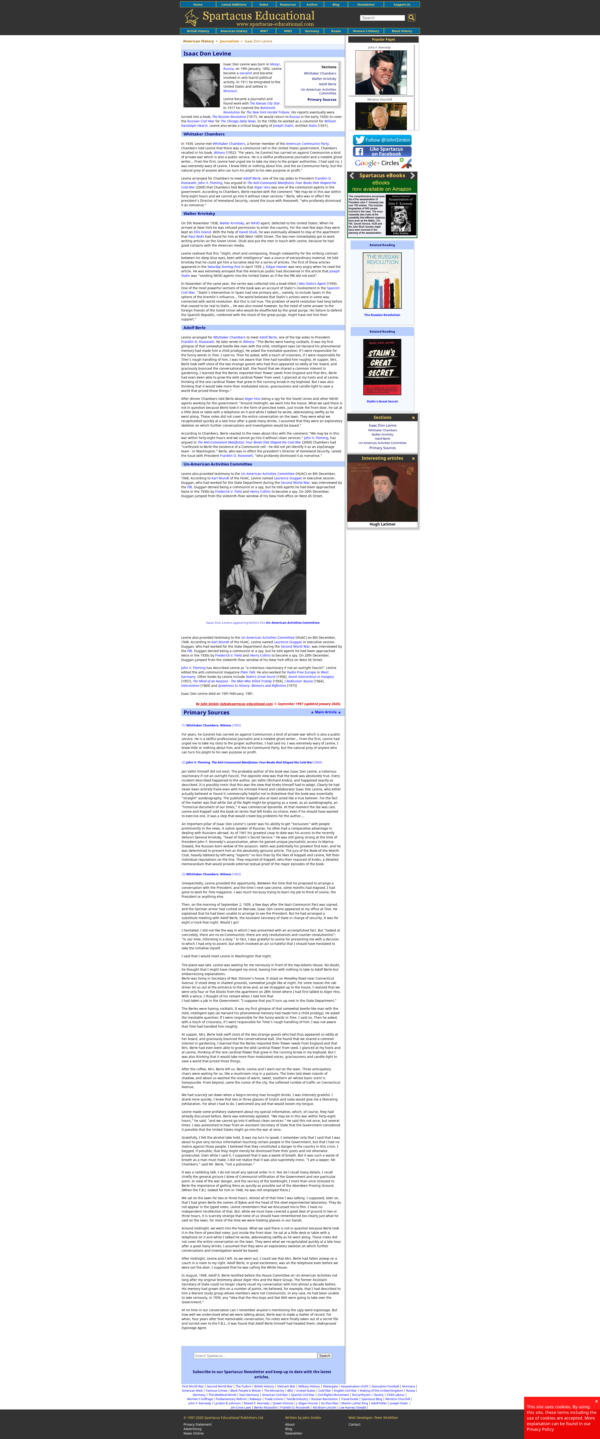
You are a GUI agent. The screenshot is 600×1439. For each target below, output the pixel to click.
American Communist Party (307, 143)
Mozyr (275, 64)
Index (263, 4)
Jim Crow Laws (241, 1407)
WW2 (288, 31)
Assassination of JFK (354, 1386)
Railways (256, 1399)
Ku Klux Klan (329, 1403)
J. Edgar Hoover (275, 266)
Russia (336, 31)
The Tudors (243, 1386)
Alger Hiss (262, 187)
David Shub (248, 232)
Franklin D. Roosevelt (197, 341)
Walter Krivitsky (324, 78)
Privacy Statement (198, 1424)
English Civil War (345, 1390)
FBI (189, 487)
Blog (336, 4)
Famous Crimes (216, 1390)
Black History (402, 31)
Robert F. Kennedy (257, 1403)
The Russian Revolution (382, 315)
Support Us (402, 4)
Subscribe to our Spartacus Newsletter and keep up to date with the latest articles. (262, 1374)
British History (264, 1386)
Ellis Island (202, 232)
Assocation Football (385, 1386)
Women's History (366, 31)
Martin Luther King (354, 1403)
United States (305, 1390)
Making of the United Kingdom (381, 1390)
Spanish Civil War (303, 1395)
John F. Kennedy (379, 47)
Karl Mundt (220, 478)
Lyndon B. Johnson (227, 1403)
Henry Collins (260, 491)
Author (312, 4)
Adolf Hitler (379, 1403)
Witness (219, 152)
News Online (194, 1433)
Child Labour (396, 1395)
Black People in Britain (245, 1390)
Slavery (379, 1395)
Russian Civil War (200, 121)
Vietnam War (286, 1386)
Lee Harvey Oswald (352, 1407)
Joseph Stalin (283, 125)
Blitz (290, 1390)
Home (197, 4)
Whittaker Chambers (320, 73)
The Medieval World (222, 1395)
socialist (246, 73)
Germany (312, 31)
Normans (408, 1386)
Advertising (193, 1429)
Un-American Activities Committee (318, 91)
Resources (288, 4)
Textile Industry (297, 1399)
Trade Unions (274, 1399)
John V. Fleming (210, 182)
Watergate (330, 1386)
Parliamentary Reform (231, 1399)
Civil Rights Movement (333, 1395)
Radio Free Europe (301, 672)
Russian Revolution (324, 1399)
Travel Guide (349, 1399)
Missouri (230, 91)
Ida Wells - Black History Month (382, 524)
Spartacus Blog (371, 1399)
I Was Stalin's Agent (311, 283)
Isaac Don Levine (382, 425)
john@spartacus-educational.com (246, 704)
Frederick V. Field (228, 491)
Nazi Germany (249, 1395)
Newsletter (366, 4)
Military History (309, 1386)
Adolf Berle (327, 84)
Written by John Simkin (303, 1417)
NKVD (255, 223)
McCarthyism (361, 1395)
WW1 (264, 31)
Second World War (295, 482)
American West (192, 1390)
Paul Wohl (196, 236)
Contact (354, 1424)
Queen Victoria (283, 1403)
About (290, 1424)
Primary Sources (322, 99)
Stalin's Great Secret (382, 401)
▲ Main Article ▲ (326, 712)
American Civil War (275, 1395)
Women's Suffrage (200, 1399)
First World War (193, 1386)
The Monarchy (274, 1390)
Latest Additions (233, 4)
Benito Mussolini (265, 1407)
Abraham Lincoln (324, 1407)
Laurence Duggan (288, 478)
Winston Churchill (379, 99)
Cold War (324, 1390)
